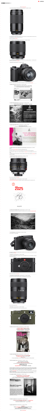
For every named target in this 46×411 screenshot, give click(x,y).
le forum (15, 252)
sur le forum (16, 38)
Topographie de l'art (18, 365)
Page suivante (24, 410)
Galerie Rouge (31, 400)
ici (23, 330)
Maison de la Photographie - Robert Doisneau (23, 376)
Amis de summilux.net (15, 149)
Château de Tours (19, 356)
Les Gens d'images (14, 370)
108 (22, 410)
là (28, 330)
